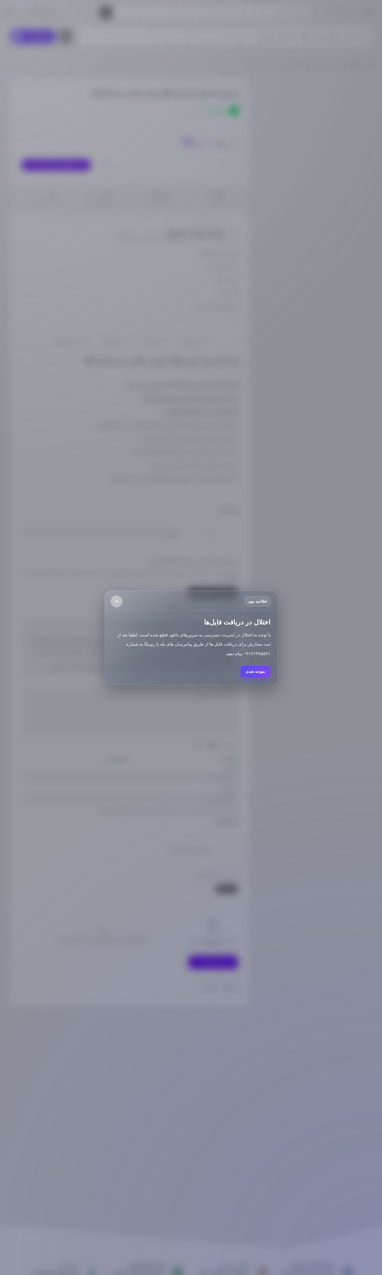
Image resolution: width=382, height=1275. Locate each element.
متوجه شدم (255, 671)
